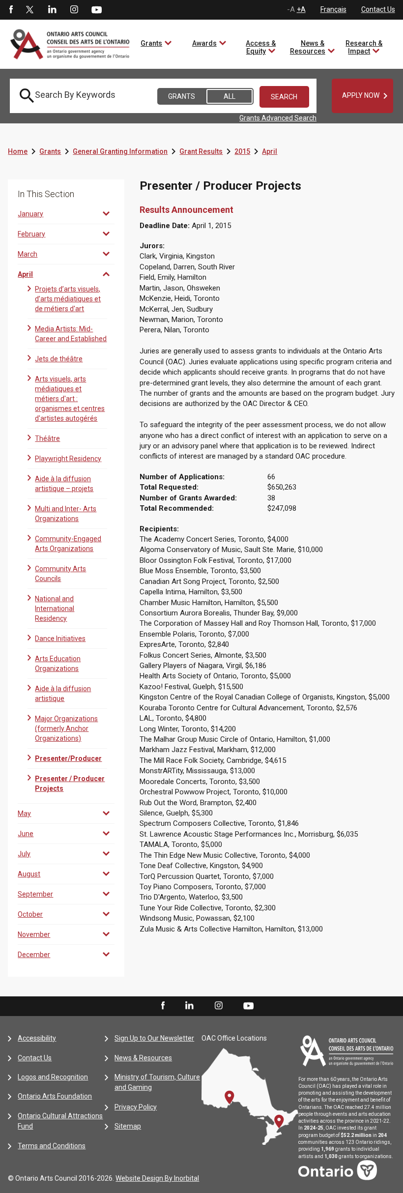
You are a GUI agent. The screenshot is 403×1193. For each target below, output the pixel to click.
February (31, 234)
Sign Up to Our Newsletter (154, 1038)
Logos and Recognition (53, 1077)
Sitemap (128, 1126)
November (34, 934)
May (24, 813)
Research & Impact (363, 47)
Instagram (74, 10)
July (24, 854)
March (27, 254)
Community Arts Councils (60, 573)
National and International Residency (54, 608)
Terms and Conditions (52, 1146)
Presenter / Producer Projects (70, 783)
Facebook (10, 10)
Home (18, 151)
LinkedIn (52, 10)
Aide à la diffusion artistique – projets (64, 484)
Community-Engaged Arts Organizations (68, 544)
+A (301, 9)
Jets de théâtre (59, 359)
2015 (242, 151)
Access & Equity (261, 47)
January (30, 214)
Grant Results (201, 151)
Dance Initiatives (60, 638)
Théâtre (47, 438)
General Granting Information (120, 151)
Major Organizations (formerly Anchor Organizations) (66, 728)
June (25, 834)
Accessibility (37, 1038)
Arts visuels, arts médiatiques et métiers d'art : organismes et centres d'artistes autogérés (70, 398)
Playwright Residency (68, 459)
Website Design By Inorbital (157, 1178)
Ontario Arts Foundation (55, 1096)
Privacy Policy (136, 1107)
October (30, 914)
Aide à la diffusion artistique (63, 693)
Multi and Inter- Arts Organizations (65, 514)
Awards (204, 43)
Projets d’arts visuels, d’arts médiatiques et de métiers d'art (68, 299)
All (229, 96)
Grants (151, 43)
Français (333, 9)
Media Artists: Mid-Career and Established (71, 334)
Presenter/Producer (68, 758)
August (29, 874)
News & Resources (307, 47)
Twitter (30, 10)
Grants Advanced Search (278, 118)
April (269, 151)
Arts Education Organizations (58, 663)
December (34, 955)
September (35, 894)
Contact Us (378, 9)
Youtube (96, 9)
